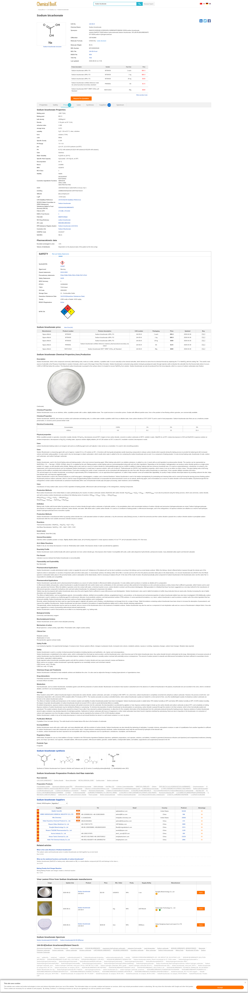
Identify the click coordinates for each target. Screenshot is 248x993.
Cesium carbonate (58, 950)
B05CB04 (61, 223)
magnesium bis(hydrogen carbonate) (114, 948)
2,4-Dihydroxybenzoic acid (45, 790)
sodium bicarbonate (64, 220)
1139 (183, 830)
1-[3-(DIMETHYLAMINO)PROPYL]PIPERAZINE (190, 792)
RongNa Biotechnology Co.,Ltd (58, 827)
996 (184, 814)
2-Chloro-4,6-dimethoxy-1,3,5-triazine (66, 790)
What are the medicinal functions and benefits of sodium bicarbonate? (60, 859)
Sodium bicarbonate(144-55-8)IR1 (47, 940)
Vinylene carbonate (85, 950)
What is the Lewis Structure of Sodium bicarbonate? (54, 849)
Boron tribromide (71, 780)
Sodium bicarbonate (64, 203)
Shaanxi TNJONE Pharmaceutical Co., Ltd (59, 830)
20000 (184, 817)
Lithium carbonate (71, 950)
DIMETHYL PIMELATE (142, 786)
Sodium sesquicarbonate (107, 794)
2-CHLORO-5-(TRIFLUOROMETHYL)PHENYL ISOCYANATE (138, 792)
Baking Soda (179, 950)
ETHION (68, 792)
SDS (90, 54)
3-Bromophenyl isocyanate (83, 786)
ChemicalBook (41, 9)
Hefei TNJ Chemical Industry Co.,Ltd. (58, 839)
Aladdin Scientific (57, 811)
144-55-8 (92, 24)
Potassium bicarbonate (61, 948)
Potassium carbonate (43, 950)
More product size (141, 95)
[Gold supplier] (156, 894)
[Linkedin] (201, 20)
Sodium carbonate (112, 780)
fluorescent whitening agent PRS (62, 786)
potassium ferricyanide (135, 948)
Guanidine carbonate (137, 950)
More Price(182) (68, 327)
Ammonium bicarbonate (44, 948)
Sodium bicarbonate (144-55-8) (68, 226)
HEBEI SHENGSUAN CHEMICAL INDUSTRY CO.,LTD (56, 814)
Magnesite (202, 948)
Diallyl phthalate (98, 786)
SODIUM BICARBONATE (66, 207)
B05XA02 (67, 223)
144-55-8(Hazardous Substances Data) (72, 296)
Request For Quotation (81, 98)
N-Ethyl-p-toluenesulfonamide (127, 794)
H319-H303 (64, 272)
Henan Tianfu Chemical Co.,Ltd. (58, 836)
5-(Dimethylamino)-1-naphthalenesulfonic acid (126, 788)
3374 (183, 827)
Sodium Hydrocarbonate (165, 950)
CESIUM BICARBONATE (92, 948)
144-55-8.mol (93, 51)
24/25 (62, 278)
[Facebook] (209, 20)
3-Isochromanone (198, 786)
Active (62, 302)
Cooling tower (100, 780)
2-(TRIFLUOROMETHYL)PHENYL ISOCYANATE (176, 788)
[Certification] (160, 910)
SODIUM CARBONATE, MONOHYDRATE (183, 948)
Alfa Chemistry (56, 817)
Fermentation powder (43, 786)
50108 (184, 811)
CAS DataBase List (51, 9)
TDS (90, 58)
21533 (184, 836)
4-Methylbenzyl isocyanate (150, 788)
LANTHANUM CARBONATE (102, 950)
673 (184, 821)
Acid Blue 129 (110, 786)
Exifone (154, 786)
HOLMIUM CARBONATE (120, 950)
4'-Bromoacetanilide (79, 792)
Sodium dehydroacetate (200, 788)
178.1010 (67, 211)
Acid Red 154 (200, 790)
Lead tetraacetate (149, 948)
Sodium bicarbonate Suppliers (51, 800)
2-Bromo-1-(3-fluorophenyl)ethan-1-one (97, 788)
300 (184, 833)
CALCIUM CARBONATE (44, 780)
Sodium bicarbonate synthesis (51, 751)
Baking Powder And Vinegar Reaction (49, 868)
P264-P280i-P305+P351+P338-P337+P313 (73, 275)
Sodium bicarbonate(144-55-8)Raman (72, 940)
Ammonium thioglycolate (96, 790)
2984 (183, 839)
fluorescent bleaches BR (166, 792)
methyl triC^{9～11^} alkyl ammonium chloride (72, 794)
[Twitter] (205, 20)
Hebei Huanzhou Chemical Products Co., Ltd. (57, 821)
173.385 (60, 211)
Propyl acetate (93, 794)
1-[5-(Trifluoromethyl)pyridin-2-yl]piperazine (151, 794)
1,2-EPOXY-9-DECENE (198, 794)
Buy (203, 334)
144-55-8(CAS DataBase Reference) (69, 200)
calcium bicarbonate (76, 948)
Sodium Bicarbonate (64, 229)
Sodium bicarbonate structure (52, 46)
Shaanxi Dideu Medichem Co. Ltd (58, 824)
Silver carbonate (151, 950)
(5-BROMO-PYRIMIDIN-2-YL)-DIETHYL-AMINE (102, 792)
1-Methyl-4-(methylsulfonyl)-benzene (117, 790)
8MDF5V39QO (63, 217)
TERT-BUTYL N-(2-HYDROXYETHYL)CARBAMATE (174, 786)
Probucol (83, 790)
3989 (183, 824)
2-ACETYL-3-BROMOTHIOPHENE (177, 794)
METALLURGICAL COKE (86, 780)
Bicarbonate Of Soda (192, 950)
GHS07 (62, 266)
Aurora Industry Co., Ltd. (58, 833)
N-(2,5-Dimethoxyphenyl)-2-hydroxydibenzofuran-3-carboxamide (173, 790)
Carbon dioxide (58, 780)
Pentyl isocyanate (77, 788)
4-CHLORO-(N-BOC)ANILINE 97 (141, 790)
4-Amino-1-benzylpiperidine (124, 786)
